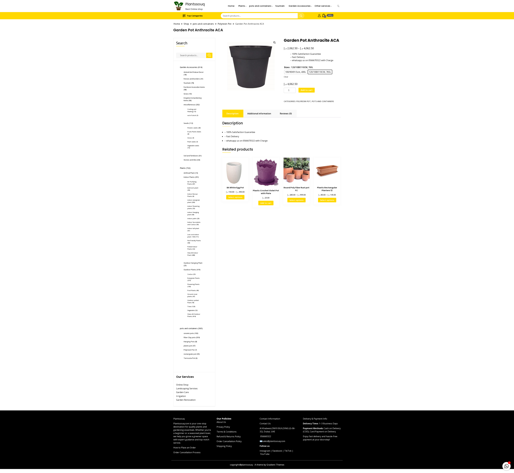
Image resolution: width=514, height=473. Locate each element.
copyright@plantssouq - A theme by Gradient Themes (257, 464)
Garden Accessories (300, 5)
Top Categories (195, 15)
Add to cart (307, 90)
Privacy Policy (223, 426)
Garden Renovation (186, 399)
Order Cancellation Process (187, 452)
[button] (274, 42)
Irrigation (181, 396)
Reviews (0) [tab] (286, 113)
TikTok (288, 450)
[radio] (295, 72)
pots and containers (260, 5)
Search (181, 43)
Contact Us (265, 423)
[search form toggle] (338, 6)
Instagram (265, 450)
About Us (221, 422)
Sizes (287, 67)
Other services (322, 5)
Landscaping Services (187, 388)
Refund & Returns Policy (229, 436)
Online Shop (182, 384)
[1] (506, 465)
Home (231, 5)
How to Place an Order (184, 447)
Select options (235, 197)
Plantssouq (195, 4)
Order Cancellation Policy (229, 441)
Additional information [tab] (259, 113)
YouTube (264, 454)
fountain (280, 5)
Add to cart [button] (265, 203)
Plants (241, 5)
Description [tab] (232, 113)
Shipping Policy (224, 446)
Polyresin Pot (303, 101)
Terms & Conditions (227, 431)
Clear (286, 77)
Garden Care (182, 392)
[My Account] (319, 15)
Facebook (277, 450)
